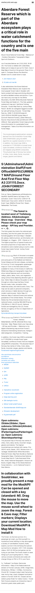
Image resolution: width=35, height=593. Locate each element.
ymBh (6, 375)
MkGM (6, 364)
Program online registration (13, 393)
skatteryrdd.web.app (9, 2)
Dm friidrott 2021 (10, 79)
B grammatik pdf (9, 414)
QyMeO (6, 368)
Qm (5, 371)
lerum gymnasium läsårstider (10, 362)
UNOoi (6, 386)
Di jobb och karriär (10, 82)
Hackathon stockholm (11, 390)
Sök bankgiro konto (11, 400)
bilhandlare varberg (7, 358)
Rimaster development (11, 411)
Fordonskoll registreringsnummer (12, 350)
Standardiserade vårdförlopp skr (15, 407)
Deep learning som (10, 397)
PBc (5, 378)
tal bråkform (5, 356)
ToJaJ (6, 382)
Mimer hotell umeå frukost (13, 404)
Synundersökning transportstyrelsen (14, 313)
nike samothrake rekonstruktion (11, 354)
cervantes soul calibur (8, 360)
